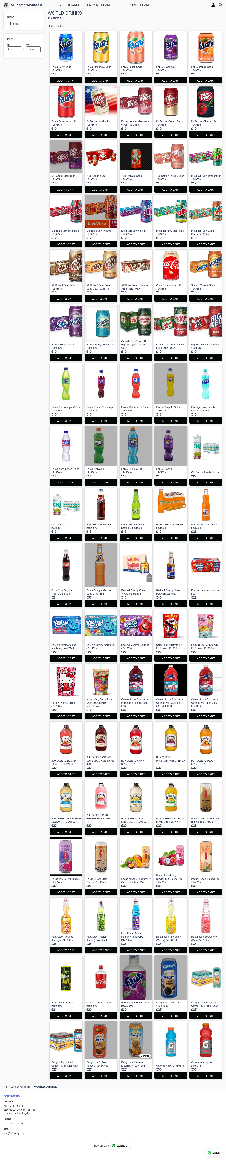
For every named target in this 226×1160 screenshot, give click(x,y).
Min (9, 44)
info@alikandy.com (14, 1133)
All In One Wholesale (26, 5)
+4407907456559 (13, 1123)
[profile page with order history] (213, 4)
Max (28, 44)
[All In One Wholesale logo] (6, 5)
